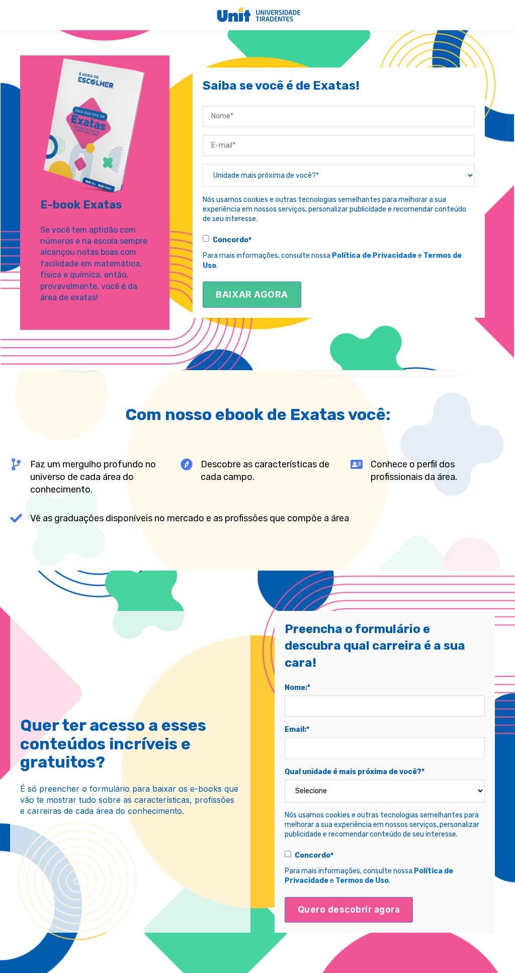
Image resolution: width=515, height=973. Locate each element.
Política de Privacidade (374, 255)
